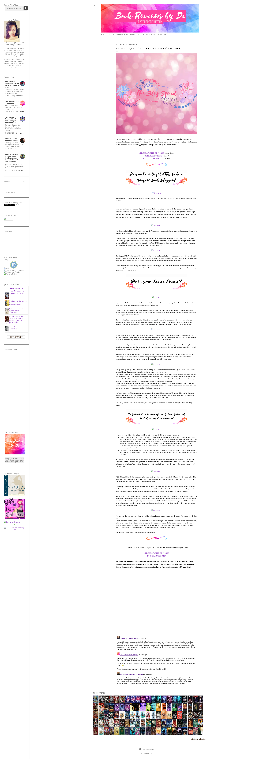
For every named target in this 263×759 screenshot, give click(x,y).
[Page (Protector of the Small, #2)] (153, 710)
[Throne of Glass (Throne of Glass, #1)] (153, 718)
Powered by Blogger (148, 749)
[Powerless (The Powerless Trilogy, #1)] (184, 718)
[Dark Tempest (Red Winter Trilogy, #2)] (122, 710)
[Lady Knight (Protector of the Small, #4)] (143, 710)
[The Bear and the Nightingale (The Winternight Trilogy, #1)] (184, 734)
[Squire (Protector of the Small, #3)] (148, 710)
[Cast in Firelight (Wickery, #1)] (95, 710)
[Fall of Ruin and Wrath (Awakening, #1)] (132, 734)
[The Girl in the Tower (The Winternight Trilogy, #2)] (190, 734)
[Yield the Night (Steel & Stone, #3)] (158, 702)
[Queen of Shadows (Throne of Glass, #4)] (137, 718)
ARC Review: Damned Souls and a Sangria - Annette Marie (11, 120)
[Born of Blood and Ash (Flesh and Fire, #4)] (190, 718)
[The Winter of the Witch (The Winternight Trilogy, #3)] (158, 734)
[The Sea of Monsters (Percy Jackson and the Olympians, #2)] (190, 726)
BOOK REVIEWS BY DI (151, 159)
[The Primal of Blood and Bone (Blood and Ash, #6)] (111, 702)
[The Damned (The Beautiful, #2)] (184, 702)
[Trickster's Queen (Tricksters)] (132, 710)
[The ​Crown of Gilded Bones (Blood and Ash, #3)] (101, 726)
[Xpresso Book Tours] (14, 495)
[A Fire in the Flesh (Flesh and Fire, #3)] (195, 718)
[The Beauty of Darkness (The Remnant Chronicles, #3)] (142, 734)
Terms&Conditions (146, 753)
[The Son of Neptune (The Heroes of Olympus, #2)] (132, 726)
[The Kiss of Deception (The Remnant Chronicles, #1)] (153, 734)
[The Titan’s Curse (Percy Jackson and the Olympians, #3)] (169, 726)
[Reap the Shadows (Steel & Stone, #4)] (164, 702)
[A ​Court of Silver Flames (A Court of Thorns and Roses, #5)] (143, 726)
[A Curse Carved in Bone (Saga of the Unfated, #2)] (95, 718)
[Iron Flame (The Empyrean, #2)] (164, 718)
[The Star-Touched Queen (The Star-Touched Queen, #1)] (195, 702)
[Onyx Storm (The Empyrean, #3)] (158, 718)
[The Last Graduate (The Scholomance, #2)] (122, 734)
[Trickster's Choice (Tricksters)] (137, 710)
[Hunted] (200, 734)
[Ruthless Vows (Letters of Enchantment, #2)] (106, 734)
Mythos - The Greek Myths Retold (16, 310)
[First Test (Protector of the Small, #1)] (164, 710)
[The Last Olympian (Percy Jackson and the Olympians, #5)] (153, 726)
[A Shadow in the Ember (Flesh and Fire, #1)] (106, 726)
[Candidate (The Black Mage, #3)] (169, 734)
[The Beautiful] (190, 702)
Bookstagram (149, 34)
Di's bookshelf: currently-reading (16, 290)
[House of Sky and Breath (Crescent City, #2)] (137, 726)
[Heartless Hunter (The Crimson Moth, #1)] (111, 718)
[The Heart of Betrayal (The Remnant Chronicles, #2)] (148, 734)
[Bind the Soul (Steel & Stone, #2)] (174, 702)
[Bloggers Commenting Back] (14, 530)
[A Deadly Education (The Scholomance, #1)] (127, 734)
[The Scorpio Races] (116, 702)
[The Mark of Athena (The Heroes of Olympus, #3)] (116, 726)
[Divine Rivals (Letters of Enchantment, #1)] (111, 734)
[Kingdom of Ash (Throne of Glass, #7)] (122, 718)
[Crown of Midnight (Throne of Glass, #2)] (148, 718)
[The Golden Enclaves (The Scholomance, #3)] (116, 734)
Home (103, 34)
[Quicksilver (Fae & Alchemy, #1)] (174, 718)
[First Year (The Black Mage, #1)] (179, 734)
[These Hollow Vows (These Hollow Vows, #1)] (184, 726)
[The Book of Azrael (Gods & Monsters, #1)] (106, 702)
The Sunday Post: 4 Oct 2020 (12, 102)
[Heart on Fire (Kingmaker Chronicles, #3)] (200, 726)
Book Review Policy (133, 34)
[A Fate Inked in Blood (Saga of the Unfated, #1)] (101, 718)
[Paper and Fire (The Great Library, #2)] (106, 710)
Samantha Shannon (16, 304)
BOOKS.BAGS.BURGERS (153, 156)
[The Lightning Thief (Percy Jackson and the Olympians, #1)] (195, 726)
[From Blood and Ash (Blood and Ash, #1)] (122, 726)
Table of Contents (115, 34)
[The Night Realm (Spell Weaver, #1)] (143, 702)
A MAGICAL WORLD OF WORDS (151, 153)
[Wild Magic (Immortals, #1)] (179, 710)
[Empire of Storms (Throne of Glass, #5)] (132, 718)
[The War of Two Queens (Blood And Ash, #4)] (95, 726)
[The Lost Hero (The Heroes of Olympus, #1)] (148, 726)
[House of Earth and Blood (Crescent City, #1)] (174, 726)
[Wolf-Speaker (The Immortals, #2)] (174, 710)
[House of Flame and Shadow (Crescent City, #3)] (127, 726)
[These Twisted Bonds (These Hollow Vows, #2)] (179, 726)
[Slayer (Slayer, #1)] (200, 702)
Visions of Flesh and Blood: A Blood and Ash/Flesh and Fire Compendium (16, 319)
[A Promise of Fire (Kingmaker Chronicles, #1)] (101, 734)
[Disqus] (156, 607)
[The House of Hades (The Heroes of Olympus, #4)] (116, 718)
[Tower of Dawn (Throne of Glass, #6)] (127, 718)
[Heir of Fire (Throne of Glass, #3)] (142, 718)
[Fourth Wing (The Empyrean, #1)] (169, 718)
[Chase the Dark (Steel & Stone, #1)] (179, 702)
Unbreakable (13, 327)
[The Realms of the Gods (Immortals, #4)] (158, 710)
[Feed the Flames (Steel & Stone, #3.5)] (169, 702)
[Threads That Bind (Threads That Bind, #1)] (137, 734)
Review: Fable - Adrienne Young (11, 139)
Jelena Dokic (14, 328)
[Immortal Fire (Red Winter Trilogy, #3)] (116, 710)
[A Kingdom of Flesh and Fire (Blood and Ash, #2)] (111, 726)
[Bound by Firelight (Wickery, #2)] (101, 710)
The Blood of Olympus (17, 293)
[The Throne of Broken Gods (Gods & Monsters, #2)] (101, 702)
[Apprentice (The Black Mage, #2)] (174, 734)
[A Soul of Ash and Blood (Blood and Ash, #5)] (122, 702)
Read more (19, 96)
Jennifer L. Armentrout (12, 323)
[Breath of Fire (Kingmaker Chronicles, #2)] (95, 734)
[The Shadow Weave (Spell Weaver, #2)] (137, 702)
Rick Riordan (14, 295)
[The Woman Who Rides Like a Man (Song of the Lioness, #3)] (190, 710)
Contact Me (161, 34)
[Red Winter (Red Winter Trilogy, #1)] (127, 710)
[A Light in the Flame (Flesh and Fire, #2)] (200, 718)
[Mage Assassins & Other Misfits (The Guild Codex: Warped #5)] (164, 726)
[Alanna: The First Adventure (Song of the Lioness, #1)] (200, 710)
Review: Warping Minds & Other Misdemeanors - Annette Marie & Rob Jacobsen (11, 158)
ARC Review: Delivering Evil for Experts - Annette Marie (12, 84)
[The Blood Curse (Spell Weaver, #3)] (127, 702)
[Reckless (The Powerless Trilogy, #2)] (179, 718)
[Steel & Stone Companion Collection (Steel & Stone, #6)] (153, 702)
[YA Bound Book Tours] (14, 518)
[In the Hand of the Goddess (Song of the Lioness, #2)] (195, 710)
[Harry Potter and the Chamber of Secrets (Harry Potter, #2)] (195, 734)
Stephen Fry (14, 312)
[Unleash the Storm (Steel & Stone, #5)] (148, 702)
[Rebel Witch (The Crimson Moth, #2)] (106, 718)
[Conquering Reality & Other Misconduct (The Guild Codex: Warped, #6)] (95, 702)
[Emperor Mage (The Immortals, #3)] (169, 710)
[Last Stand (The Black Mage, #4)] (164, 734)
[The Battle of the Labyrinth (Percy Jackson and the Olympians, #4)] (158, 726)
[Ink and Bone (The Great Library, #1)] (111, 710)
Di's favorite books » (198, 739)
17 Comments (132, 44)
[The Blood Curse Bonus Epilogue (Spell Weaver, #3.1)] (132, 702)
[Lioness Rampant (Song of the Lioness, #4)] (185, 710)
